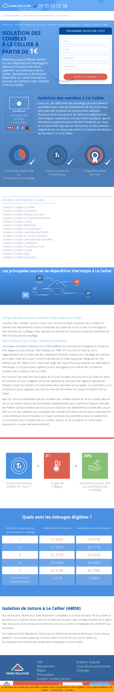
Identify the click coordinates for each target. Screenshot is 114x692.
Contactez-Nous (62, 16)
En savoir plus (57, 690)
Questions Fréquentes (44, 16)
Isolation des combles (11, 16)
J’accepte (69, 690)
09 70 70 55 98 (52, 6)
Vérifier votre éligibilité (85, 76)
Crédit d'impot (29, 16)
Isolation (18, 207)
